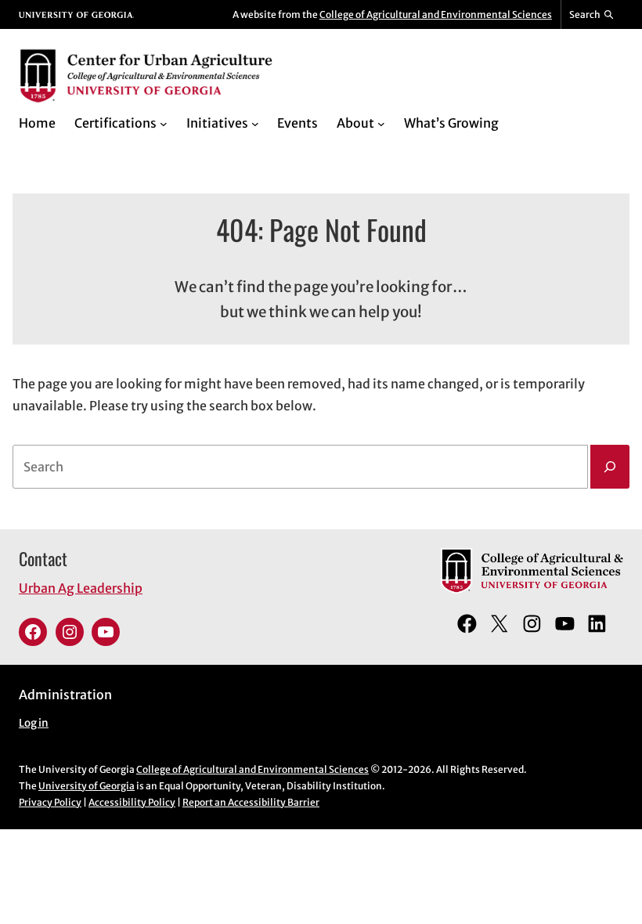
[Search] (609, 467)
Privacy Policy (50, 802)
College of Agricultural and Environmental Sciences (435, 14)
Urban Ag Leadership (80, 588)
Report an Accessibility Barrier (250, 802)
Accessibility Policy (131, 802)
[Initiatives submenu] (255, 124)
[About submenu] (381, 124)
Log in (34, 723)
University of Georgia (86, 786)
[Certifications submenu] (164, 124)
